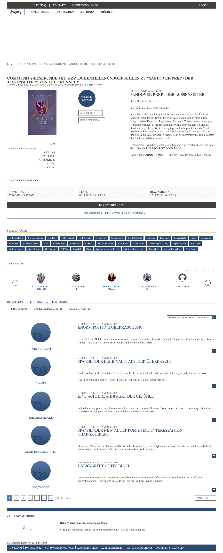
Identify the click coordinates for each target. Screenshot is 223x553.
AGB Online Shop (87, 547)
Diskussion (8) (21, 308)
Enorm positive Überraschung (110, 327)
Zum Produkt (88, 112)
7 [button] (213, 270)
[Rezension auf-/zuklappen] (214, 351)
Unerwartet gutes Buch (103, 465)
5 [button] (204, 270)
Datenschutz (33, 547)
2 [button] (191, 270)
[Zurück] (15, 283)
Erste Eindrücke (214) (49, 308)
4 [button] (200, 270)
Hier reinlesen (89, 120)
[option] (111, 34)
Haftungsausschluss (139, 547)
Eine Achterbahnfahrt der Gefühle (116, 396)
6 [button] (208, 270)
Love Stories (39, 12)
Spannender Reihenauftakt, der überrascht (125, 361)
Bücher (107, 12)
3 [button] (196, 270)
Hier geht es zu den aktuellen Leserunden (113, 213)
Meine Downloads (85, 5)
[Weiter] (208, 283)
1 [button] (187, 270)
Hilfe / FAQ (39, 5)
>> (50, 497)
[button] (207, 5)
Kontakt (59, 5)
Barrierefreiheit (111, 547)
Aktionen (87, 12)
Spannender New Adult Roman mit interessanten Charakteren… (130, 432)
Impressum (15, 547)
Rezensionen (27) (79, 308)
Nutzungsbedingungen (59, 547)
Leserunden (65, 12)
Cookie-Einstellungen (170, 547)
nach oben (203, 497)
